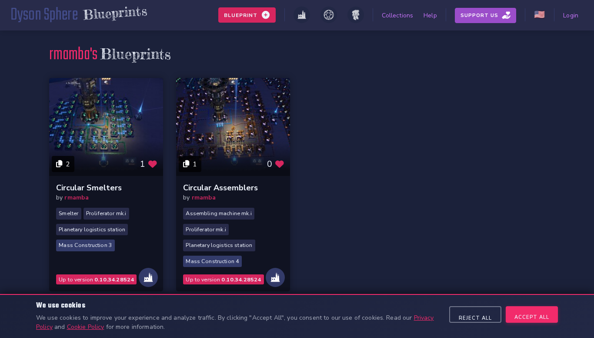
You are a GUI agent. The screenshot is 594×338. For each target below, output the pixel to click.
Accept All (531, 317)
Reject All (475, 318)
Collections (398, 15)
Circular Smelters (89, 188)
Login (570, 15)
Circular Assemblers (220, 188)
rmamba (76, 197)
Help (430, 15)
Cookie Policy (85, 327)
